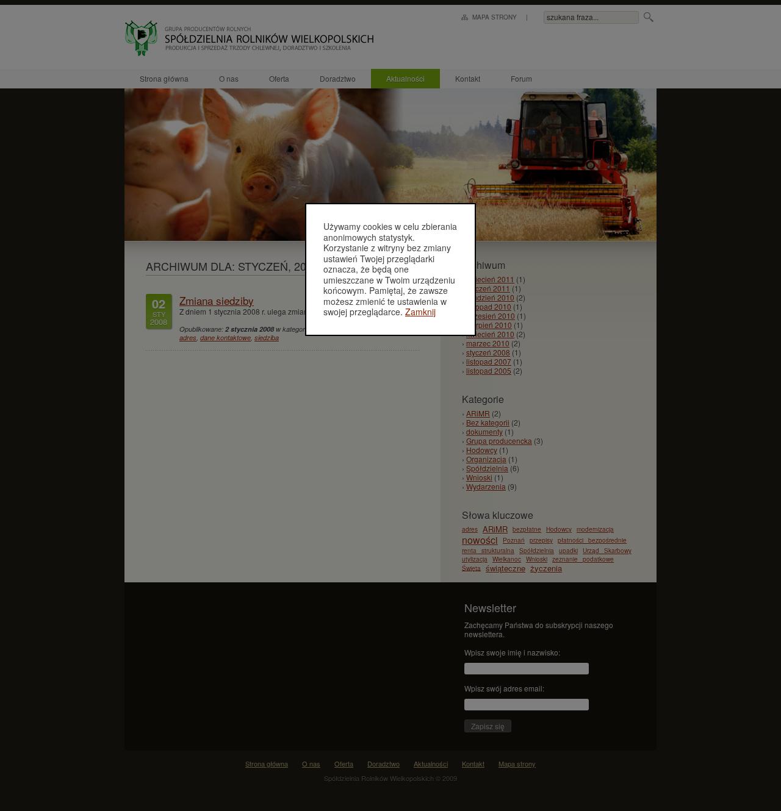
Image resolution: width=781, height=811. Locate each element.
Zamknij (420, 311)
